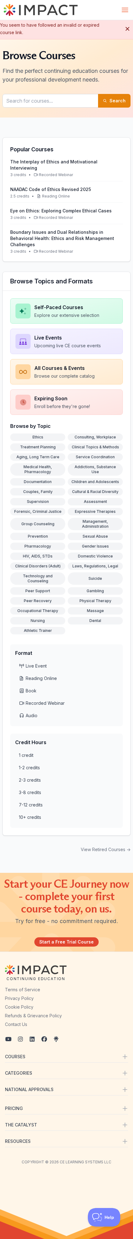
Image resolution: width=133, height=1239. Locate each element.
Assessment (95, 501)
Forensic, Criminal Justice (38, 511)
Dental (95, 620)
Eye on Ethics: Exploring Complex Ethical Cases (61, 210)
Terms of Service (22, 989)
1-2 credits (29, 767)
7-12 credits (31, 804)
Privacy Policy (19, 998)
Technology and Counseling (38, 578)
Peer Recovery (38, 600)
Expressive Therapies (95, 511)
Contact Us (16, 1024)
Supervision (38, 501)
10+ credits (30, 817)
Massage (95, 610)
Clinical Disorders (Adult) (38, 566)
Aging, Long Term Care (37, 457)
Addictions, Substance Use (95, 469)
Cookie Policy (19, 1007)
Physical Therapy (95, 600)
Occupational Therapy (37, 610)
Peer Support (37, 590)
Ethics (37, 437)
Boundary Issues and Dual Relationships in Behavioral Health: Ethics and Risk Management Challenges (62, 238)
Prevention (38, 536)
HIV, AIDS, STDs (38, 556)
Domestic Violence (95, 556)
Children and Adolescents (95, 481)
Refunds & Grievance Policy (33, 1015)
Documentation (38, 481)
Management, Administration (95, 524)
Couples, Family (38, 491)
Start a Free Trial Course (66, 941)
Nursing (38, 620)
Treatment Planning (38, 447)
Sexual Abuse (95, 536)
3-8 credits (30, 792)
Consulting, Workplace (95, 437)
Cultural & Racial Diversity (95, 491)
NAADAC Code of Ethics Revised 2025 (50, 189)
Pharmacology (37, 546)
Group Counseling (37, 524)
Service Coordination (95, 457)
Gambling (95, 590)
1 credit (26, 755)
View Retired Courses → (106, 849)
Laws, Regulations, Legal (95, 566)
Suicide (95, 578)
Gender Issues (95, 546)
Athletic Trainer (38, 630)
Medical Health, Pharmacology (38, 469)
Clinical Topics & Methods (95, 447)
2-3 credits (30, 780)
